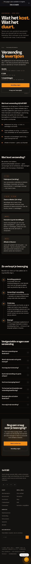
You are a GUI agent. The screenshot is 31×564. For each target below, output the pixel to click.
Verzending (5, 516)
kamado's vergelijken (23, 505)
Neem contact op (15, 443)
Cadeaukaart (5, 502)
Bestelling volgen (15, 85)
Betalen (4, 525)
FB (14, 484)
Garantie (4, 522)
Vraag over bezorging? (15, 90)
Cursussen (5, 505)
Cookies (21, 553)
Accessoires (5, 496)
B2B (18, 502)
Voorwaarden (13, 553)
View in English (14, 4)
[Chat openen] (26, 559)
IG (3, 484)
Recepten (19, 496)
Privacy (4, 553)
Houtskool (5, 499)
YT (7, 484)
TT (11, 484)
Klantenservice (6, 513)
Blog (18, 499)
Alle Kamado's (6, 493)
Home (3, 47)
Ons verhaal (20, 493)
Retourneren (5, 519)
